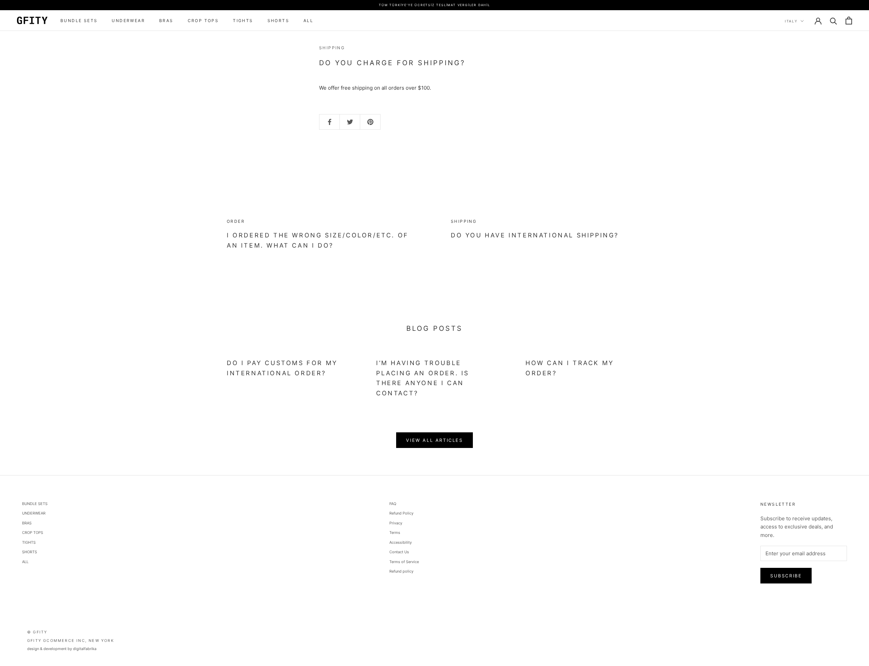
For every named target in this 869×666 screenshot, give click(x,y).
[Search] (833, 20)
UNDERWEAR (128, 20)
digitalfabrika (84, 648)
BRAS (166, 20)
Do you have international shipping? (535, 235)
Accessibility (400, 542)
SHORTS (278, 20)
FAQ (392, 503)
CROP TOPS (203, 20)
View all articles (434, 440)
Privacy (395, 523)
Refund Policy (401, 513)
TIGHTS (243, 20)
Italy (791, 21)
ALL (308, 20)
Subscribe (786, 575)
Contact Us (399, 552)
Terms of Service (404, 561)
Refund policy (401, 571)
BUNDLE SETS (78, 20)
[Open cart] (849, 20)
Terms (394, 532)
